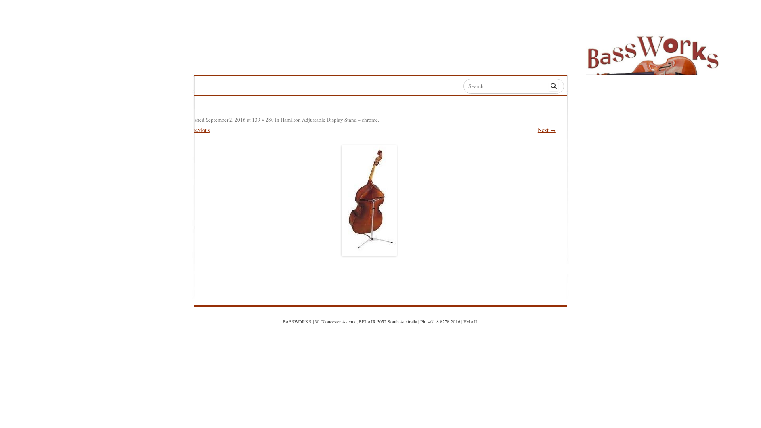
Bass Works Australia (652, 52)
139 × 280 (263, 119)
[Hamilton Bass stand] (369, 200)
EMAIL (470, 321)
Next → (547, 130)
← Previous (196, 130)
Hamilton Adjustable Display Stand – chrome (329, 119)
